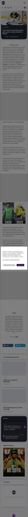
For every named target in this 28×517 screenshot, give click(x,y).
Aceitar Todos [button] (20, 265)
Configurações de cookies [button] (9, 265)
